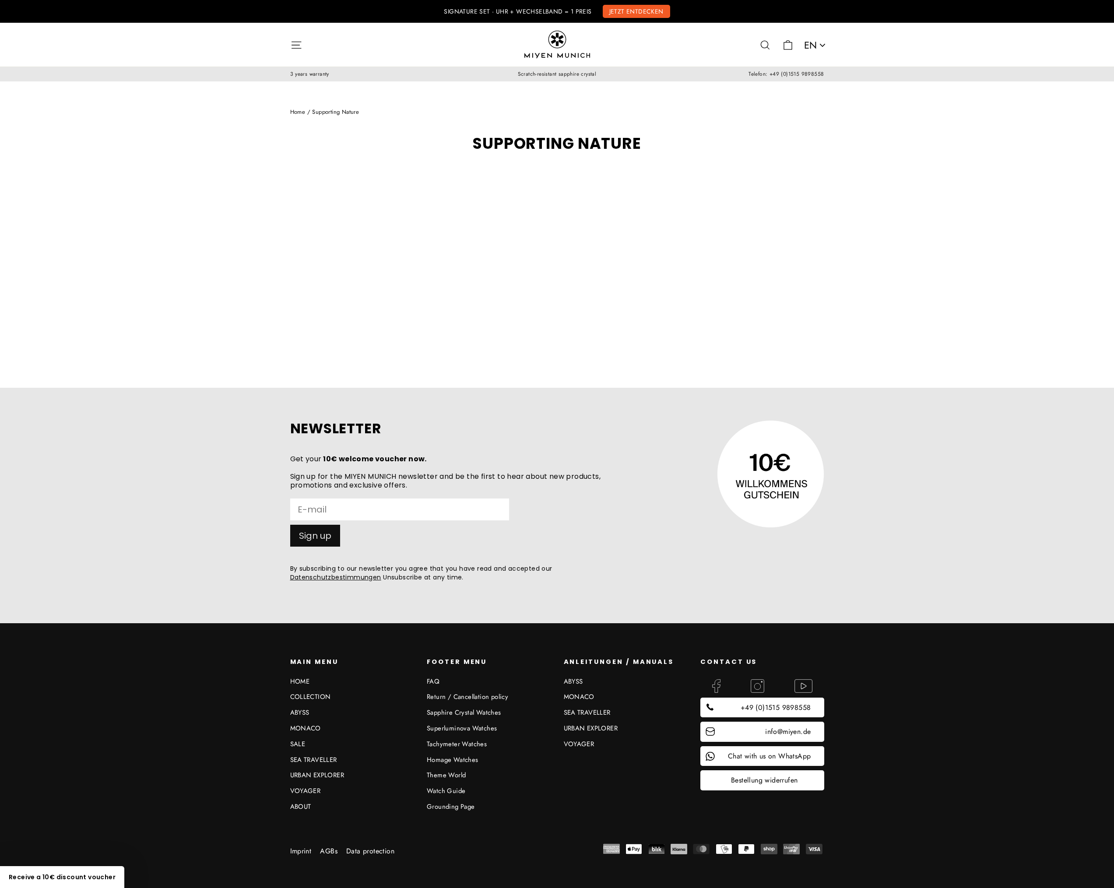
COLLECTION (310, 697)
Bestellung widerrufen (764, 780)
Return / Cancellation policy (467, 697)
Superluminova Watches (462, 728)
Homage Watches (452, 760)
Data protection (370, 851)
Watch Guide (446, 791)
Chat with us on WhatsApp (769, 756)
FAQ (433, 681)
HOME (300, 681)
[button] (62, 877)
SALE (298, 744)
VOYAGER (305, 791)
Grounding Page (451, 806)
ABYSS (299, 712)
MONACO (305, 728)
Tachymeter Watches (457, 744)
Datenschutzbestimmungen (335, 577)
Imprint (301, 851)
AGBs (328, 851)
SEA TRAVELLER (313, 760)
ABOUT (300, 806)
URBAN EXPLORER (317, 775)
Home (298, 112)
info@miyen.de (788, 732)
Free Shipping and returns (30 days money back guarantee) (556, 11)
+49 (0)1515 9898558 (776, 707)
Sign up (315, 536)
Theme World (446, 775)
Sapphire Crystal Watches (464, 712)
